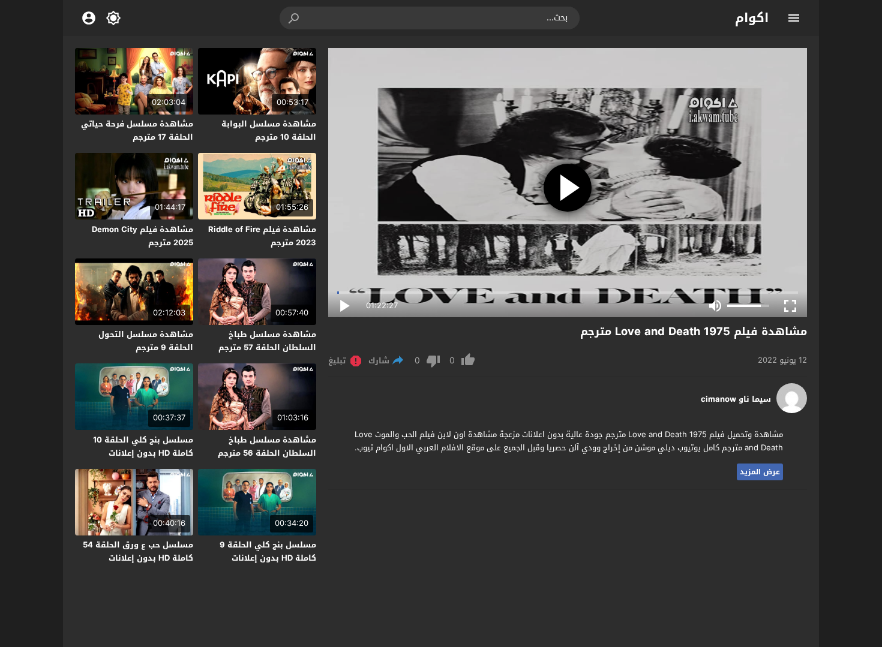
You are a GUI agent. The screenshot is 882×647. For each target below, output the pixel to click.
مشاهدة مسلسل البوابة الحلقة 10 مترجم (268, 130)
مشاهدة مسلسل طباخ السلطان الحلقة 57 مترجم (267, 341)
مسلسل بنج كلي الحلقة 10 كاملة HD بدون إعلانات (143, 446)
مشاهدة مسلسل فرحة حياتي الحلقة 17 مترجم (137, 130)
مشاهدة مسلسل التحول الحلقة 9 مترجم (145, 341)
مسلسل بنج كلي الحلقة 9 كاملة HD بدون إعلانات (268, 551)
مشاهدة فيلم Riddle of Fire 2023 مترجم (262, 236)
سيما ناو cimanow (736, 399)
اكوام (752, 18)
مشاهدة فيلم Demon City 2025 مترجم (142, 236)
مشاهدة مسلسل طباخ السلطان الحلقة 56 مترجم (267, 446)
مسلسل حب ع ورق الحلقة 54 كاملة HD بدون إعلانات (138, 551)
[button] (295, 18)
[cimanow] (791, 410)
